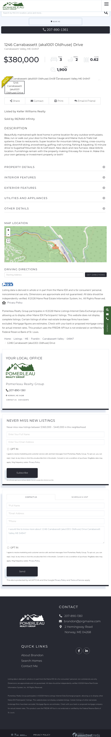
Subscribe (22, 472)
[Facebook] (79, 651)
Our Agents (23, 400)
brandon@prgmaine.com (82, 621)
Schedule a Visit (80, 497)
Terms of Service (77, 580)
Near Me (56, 22)
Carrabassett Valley (53, 338)
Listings (18, 338)
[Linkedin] (86, 651)
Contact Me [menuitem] (29, 666)
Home (7, 338)
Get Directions (96, 275)
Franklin (35, 338)
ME (26, 338)
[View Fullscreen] (8, 241)
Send (22, 571)
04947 (70, 338)
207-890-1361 (57, 30)
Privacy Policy (15, 302)
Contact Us (11, 400)
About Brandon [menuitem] (32, 655)
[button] (106, 12)
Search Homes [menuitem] (31, 660)
